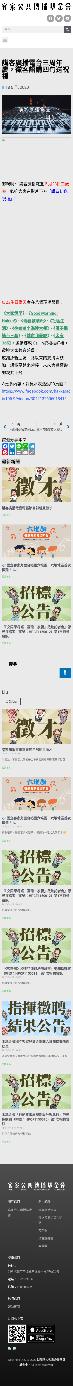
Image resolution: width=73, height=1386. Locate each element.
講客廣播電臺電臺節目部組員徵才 (27, 508)
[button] (5, 40)
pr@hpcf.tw (24, 1286)
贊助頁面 (14, 1306)
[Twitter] (59, 18)
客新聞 (42, 1230)
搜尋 (13, 664)
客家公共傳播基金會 (20, 1212)
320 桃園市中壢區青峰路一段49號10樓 (33, 1271)
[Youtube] (67, 18)
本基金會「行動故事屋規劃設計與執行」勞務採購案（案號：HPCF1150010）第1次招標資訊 (35, 1119)
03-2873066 (25, 1279)
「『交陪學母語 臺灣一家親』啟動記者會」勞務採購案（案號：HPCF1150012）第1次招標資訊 (36, 631)
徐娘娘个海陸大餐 (30, 328)
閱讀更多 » (7, 515)
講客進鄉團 (45, 1238)
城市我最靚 (37, 335)
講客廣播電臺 (47, 1210)
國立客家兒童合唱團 (50, 1220)
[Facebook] (50, 18)
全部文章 (11, 701)
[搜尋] (67, 29)
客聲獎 (42, 1246)
